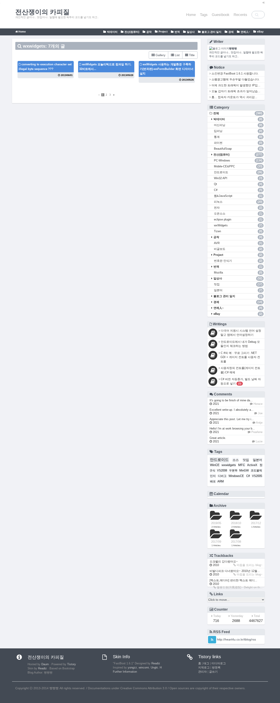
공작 (149, 31)
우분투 (233, 470)
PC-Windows (238, 160)
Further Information (125, 671)
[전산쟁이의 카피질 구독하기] (212, 639)
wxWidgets (238, 225)
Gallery (160, 55)
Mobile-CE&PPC (238, 166)
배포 (213, 481)
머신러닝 (238, 125)
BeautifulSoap (238, 148)
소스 (236, 460)
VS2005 (257, 476)
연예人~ (245, 31)
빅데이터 (112, 31)
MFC (241, 465)
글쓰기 (213, 671)
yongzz (132, 667)
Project (163, 31)
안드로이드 (238, 172)
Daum (45, 664)
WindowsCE (236, 476)
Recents (240, 15)
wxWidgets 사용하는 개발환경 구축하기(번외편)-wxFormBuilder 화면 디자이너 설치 (166, 69)
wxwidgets (229, 465)
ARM (220, 481)
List (177, 55)
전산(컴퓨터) (131, 31)
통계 (238, 137)
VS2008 (222, 470)
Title (191, 55)
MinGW (244, 470)
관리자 (202, 671)
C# (238, 190)
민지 (213, 476)
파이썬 (238, 142)
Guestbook (220, 15)
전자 (238, 207)
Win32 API (238, 178)
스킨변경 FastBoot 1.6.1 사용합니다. (235, 73)
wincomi (144, 667)
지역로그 (204, 667)
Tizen (238, 231)
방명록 (216, 667)
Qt (238, 184)
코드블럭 (256, 470)
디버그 (222, 476)
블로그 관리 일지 (211, 31)
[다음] (113, 94)
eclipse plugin (238, 219)
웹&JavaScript (238, 195)
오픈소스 (238, 213)
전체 (237, 113)
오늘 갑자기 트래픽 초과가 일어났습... (235, 91)
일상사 (191, 31)
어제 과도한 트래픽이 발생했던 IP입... (235, 85)
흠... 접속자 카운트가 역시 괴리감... (234, 97)
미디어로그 (219, 663)
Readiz (42, 668)
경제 (231, 31)
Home (191, 15)
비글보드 (238, 249)
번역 (177, 31)
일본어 (238, 290)
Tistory (71, 664)
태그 (206, 663)
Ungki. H (156, 667)
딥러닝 (238, 131)
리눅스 (238, 201)
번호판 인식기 (238, 260)
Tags (204, 15)
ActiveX (252, 465)
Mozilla (238, 272)
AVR (238, 243)
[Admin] (262, 3)
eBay (260, 31)
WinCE (214, 465)
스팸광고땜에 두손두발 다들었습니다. (235, 79)
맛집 (238, 284)
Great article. (218, 439)
